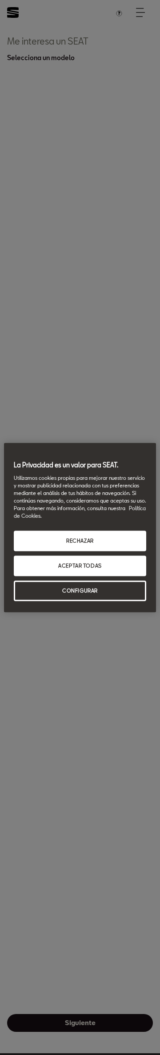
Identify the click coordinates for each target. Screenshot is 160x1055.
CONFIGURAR (80, 590)
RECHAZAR (80, 541)
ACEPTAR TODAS (79, 565)
